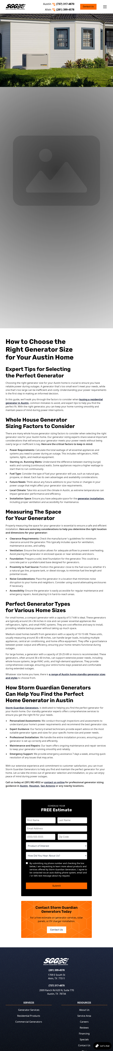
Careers (84, 1021)
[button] (102, 6)
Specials (84, 1039)
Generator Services (28, 1010)
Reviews (84, 1027)
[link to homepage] (15, 7)
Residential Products (28, 1015)
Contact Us (88, 6)
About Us (84, 1010)
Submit (56, 885)
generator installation (91, 498)
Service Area (84, 1015)
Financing (84, 1033)
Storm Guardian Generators (22, 707)
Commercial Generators (28, 1021)
